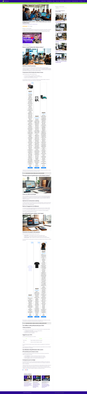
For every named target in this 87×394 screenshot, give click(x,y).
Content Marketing (49, 1)
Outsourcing (57, 1)
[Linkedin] (27, 369)
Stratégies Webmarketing (75, 1)
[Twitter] (24, 369)
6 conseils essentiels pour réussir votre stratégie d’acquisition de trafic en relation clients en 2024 (46, 382)
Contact (56, 392)
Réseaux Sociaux (43, 1)
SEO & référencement (68, 1)
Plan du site (58, 392)
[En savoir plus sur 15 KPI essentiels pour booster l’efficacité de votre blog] (37, 378)
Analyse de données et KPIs (36, 383)
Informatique (81, 1)
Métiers (54, 1)
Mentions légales (62, 392)
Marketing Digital (62, 1)
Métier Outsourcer (6, 1)
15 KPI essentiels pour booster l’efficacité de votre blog (36, 382)
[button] (27, 28)
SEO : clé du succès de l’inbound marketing (60, 31)
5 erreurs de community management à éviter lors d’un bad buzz (28, 382)
